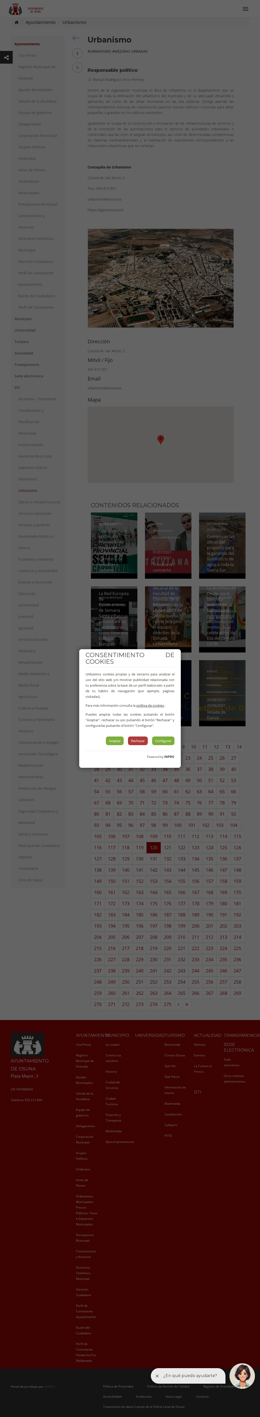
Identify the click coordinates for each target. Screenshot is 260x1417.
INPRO (169, 757)
